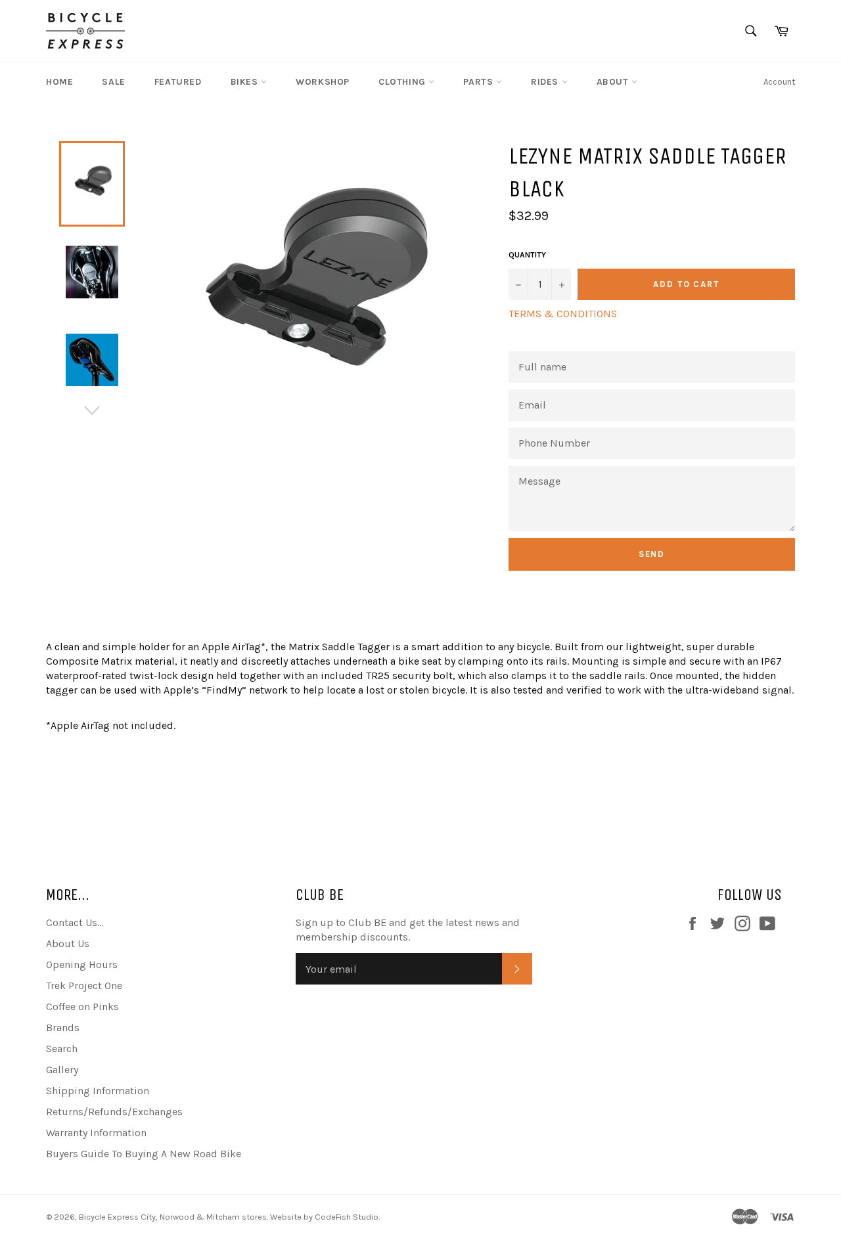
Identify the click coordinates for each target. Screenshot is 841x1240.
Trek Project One (84, 985)
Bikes (246, 81)
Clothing (403, 81)
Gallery (62, 1069)
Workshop (323, 81)
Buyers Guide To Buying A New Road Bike (143, 1153)
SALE (113, 81)
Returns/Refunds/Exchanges (114, 1111)
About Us (67, 943)
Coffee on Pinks (82, 1006)
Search (62, 1048)
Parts (479, 81)
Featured (178, 81)
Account (779, 82)
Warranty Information (96, 1132)
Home (59, 81)
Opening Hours (82, 964)
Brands (63, 1027)
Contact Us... (74, 922)
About (614, 81)
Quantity (527, 254)
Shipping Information (97, 1090)
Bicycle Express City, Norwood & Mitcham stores (173, 1217)
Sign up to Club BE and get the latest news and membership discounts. (408, 929)
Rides (546, 81)
